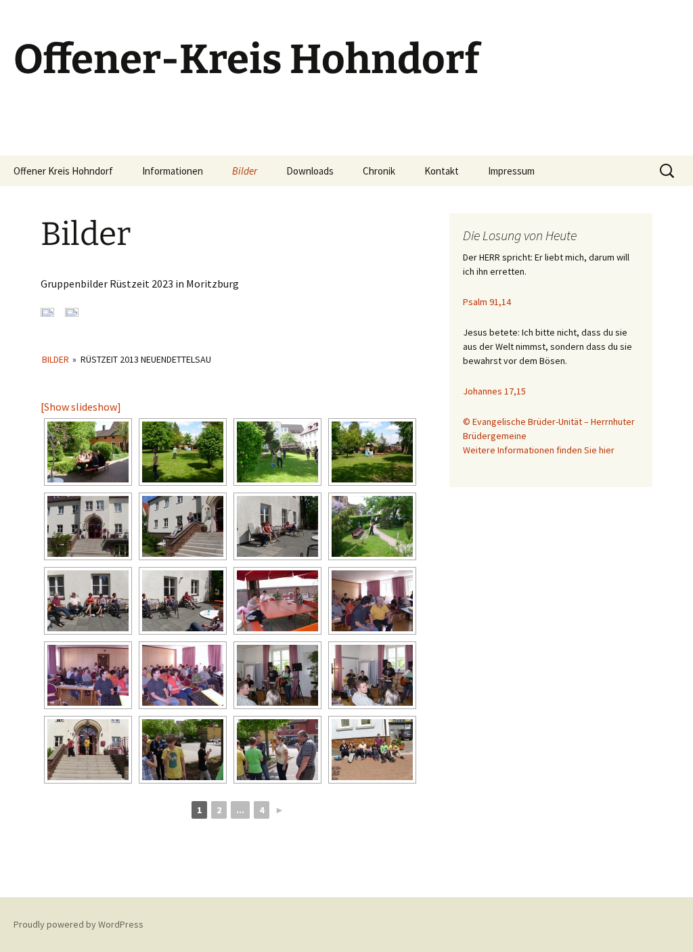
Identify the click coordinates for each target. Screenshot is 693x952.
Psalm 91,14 (487, 302)
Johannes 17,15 (494, 391)
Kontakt (441, 170)
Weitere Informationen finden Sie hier (538, 450)
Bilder (244, 170)
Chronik (379, 170)
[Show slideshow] (81, 406)
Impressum (511, 170)
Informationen (172, 170)
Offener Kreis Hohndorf (63, 170)
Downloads (310, 170)
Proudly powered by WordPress (78, 924)
